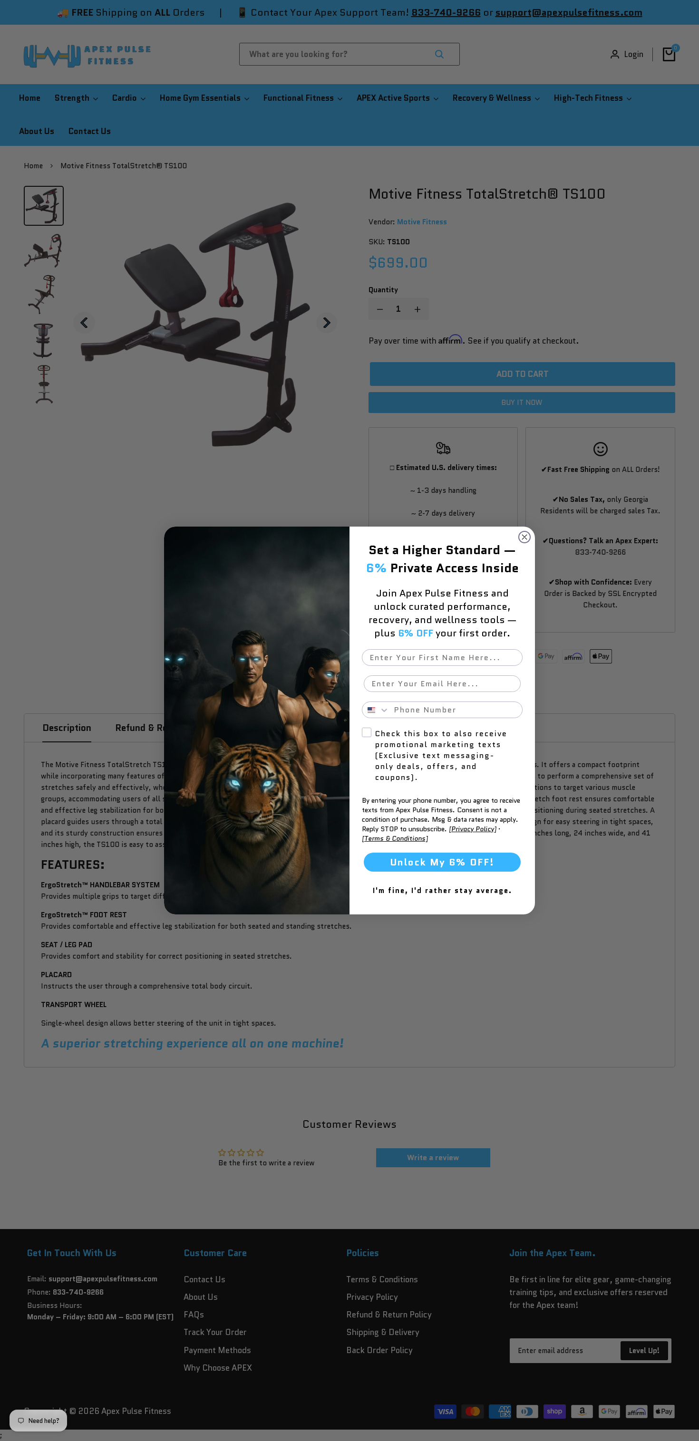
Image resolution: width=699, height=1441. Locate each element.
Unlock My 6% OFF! (442, 862)
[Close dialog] (524, 537)
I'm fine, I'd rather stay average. (442, 890)
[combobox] (375, 710)
